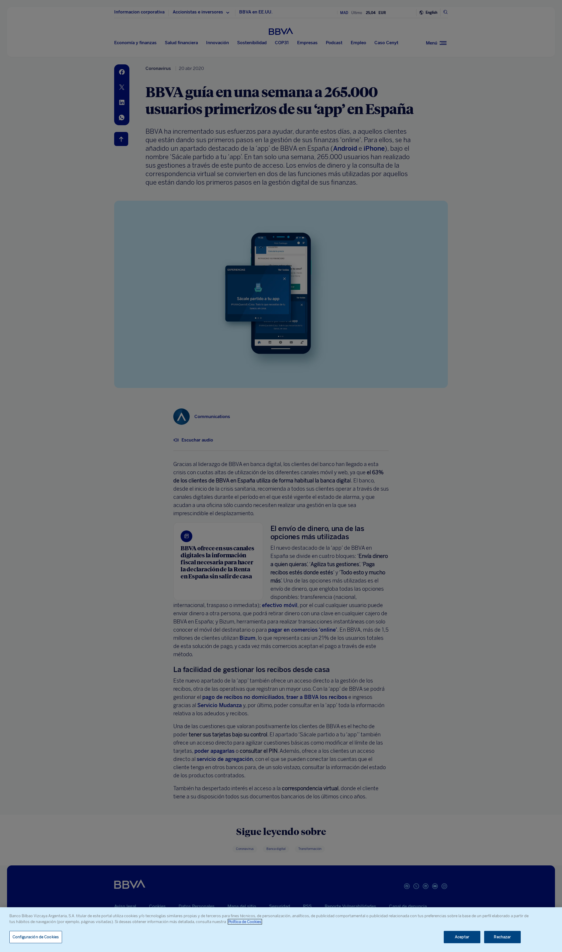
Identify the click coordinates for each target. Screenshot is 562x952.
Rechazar (502, 937)
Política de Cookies (244, 922)
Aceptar (462, 937)
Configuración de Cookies (36, 937)
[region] (281, 929)
